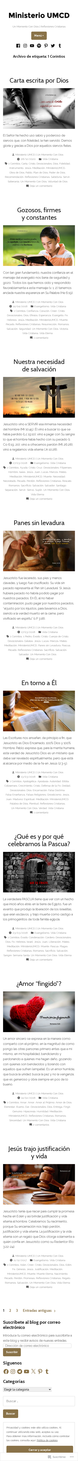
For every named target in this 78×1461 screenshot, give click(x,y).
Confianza (32, 310)
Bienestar (9, 1106)
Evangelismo (41, 306)
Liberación (55, 941)
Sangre (7, 955)
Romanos (63, 324)
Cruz (39, 467)
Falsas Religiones (36, 794)
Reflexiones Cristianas (37, 176)
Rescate (66, 480)
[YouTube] (32, 45)
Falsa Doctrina (56, 790)
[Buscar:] (39, 1401)
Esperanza (45, 315)
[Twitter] (52, 45)
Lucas (44, 471)
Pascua (66, 645)
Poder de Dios (57, 172)
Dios (55, 163)
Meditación (38, 167)
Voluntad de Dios (57, 181)
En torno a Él (39, 683)
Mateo (62, 471)
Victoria (63, 328)
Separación (11, 489)
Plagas (63, 946)
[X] (33, 1371)
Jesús (28, 167)
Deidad (66, 785)
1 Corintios (14, 163)
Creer (54, 310)
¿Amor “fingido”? (39, 984)
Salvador (50, 485)
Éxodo (36, 636)
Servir (66, 176)
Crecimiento (25, 785)
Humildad (42, 1111)
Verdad (43, 808)
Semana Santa (21, 955)
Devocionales (44, 163)
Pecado (10, 324)
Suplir (38, 489)
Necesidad (59, 476)
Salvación (12, 328)
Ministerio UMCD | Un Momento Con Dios (39, 154)
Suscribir (12, 1352)
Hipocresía (29, 1111)
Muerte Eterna (45, 1273)
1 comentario (41, 338)
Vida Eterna (46, 333)
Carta (24, 163)
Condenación (36, 937)
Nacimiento (60, 1273)
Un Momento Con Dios (33, 181)
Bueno (20, 1106)
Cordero (49, 937)
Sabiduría (56, 176)
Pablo (29, 172)
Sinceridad (15, 1120)
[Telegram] (20, 1371)
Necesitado (9, 480)
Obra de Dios (16, 172)
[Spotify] (39, 45)
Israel (30, 941)
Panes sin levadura (39, 523)
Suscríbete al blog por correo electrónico (31, 1324)
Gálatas (28, 640)
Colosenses (10, 785)
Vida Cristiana (50, 158)
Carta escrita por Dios (39, 80)
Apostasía (42, 781)
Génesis (20, 1269)
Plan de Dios (40, 172)
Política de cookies (47, 1440)
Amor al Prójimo (45, 1102)
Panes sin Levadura (49, 645)
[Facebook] (19, 45)
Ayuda (23, 467)
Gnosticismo (54, 794)
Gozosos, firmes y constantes (39, 213)
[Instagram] (25, 45)
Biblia (65, 781)
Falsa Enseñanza (15, 794)
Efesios (33, 315)
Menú (40, 35)
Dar (27, 1106)
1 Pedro (27, 636)
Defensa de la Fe (51, 785)
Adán (23, 1264)
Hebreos (11, 319)
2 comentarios (41, 1125)
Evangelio (57, 315)
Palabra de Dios (19, 803)
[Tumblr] (59, 45)
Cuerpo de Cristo (58, 636)
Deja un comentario (41, 186)
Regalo (66, 1278)
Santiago (61, 485)
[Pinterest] (45, 45)
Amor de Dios (63, 1102)
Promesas (29, 1278)
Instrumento (16, 167)
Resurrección (49, 324)
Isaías (22, 471)
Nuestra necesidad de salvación (39, 365)
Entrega (57, 1106)
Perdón (31, 480)
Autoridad (55, 781)
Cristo (32, 163)
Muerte (63, 319)
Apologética (29, 781)
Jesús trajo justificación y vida (39, 1152)
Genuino (17, 1111)
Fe (66, 315)
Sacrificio (26, 485)
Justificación (41, 1269)
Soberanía (13, 181)
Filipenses (65, 467)
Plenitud (34, 803)
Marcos (53, 471)
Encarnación (40, 790)
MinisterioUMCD (55, 167)
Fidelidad (64, 163)
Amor (31, 1102)
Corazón (44, 310)
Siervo (30, 489)
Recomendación (14, 176)
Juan (37, 471)
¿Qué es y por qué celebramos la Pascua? (39, 840)
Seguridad (25, 328)
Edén (68, 1264)
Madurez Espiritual (24, 799)
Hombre (13, 471)
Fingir (67, 1106)
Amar (23, 1102)
